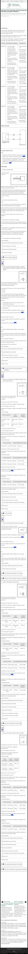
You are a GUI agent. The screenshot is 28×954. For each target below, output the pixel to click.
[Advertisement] (14, 22)
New (8, 1)
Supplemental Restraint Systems (17, 13)
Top (11, 1)
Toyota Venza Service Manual (6, 13)
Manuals (3, 1)
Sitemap (16, 1)
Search (21, 1)
